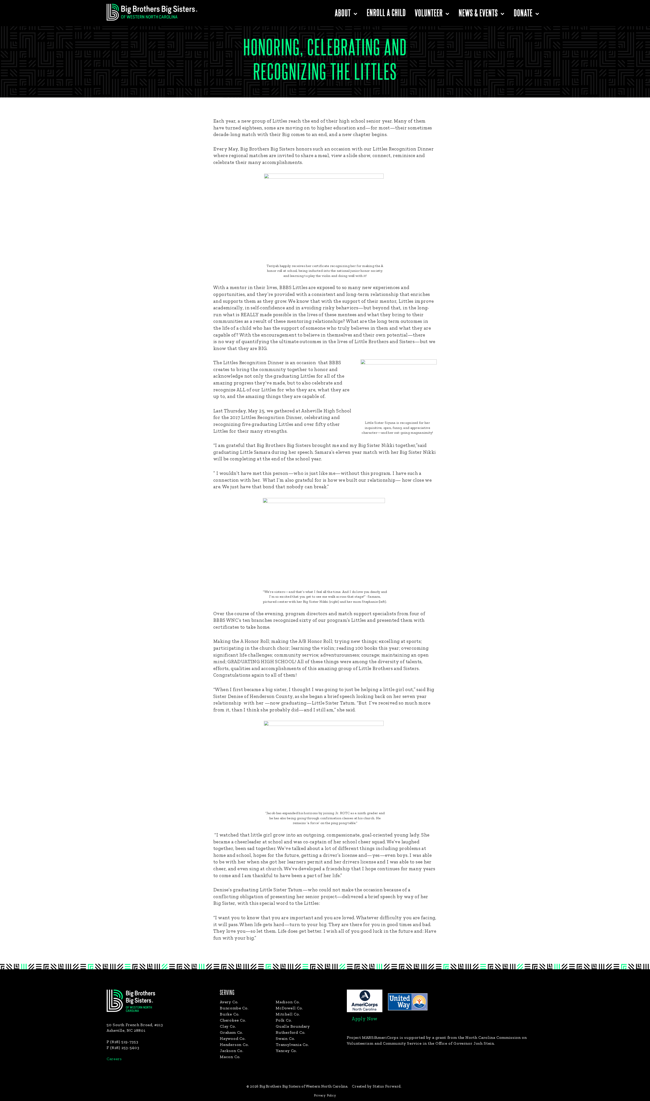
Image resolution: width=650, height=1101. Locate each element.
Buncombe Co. (234, 1008)
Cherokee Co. (233, 1020)
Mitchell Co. (288, 1014)
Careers (114, 1058)
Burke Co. (229, 1014)
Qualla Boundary (293, 1026)
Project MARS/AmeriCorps (373, 1037)
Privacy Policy (325, 1095)
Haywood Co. (233, 1038)
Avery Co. (229, 1001)
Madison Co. (288, 1001)
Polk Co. (284, 1020)
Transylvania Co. (292, 1044)
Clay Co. (228, 1026)
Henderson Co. (234, 1044)
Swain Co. (285, 1038)
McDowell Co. (289, 1008)
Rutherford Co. (290, 1032)
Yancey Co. (286, 1050)
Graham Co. (231, 1032)
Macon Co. (230, 1056)
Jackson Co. (231, 1050)
